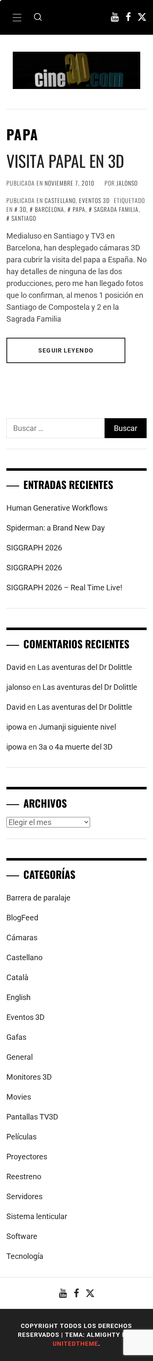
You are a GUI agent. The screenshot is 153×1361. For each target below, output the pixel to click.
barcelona (49, 209)
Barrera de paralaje (38, 897)
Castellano (60, 200)
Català (17, 977)
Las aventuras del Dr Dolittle (84, 667)
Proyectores (26, 1156)
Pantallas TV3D (32, 1116)
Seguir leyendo (66, 350)
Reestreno (23, 1176)
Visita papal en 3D (65, 160)
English (18, 997)
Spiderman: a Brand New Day (55, 527)
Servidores (24, 1196)
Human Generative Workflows (57, 507)
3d (23, 209)
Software (21, 1236)
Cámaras (21, 937)
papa (79, 209)
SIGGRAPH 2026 (34, 547)
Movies (18, 1096)
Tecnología (24, 1256)
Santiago (23, 218)
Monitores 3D (29, 1076)
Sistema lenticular (36, 1216)
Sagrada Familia (116, 209)
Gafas (16, 1037)
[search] (38, 17)
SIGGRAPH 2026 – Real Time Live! (64, 587)
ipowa (16, 726)
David (16, 667)
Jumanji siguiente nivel (77, 726)
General (19, 1057)
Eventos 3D (94, 200)
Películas (21, 1136)
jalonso (127, 182)
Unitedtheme (75, 1343)
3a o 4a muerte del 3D (76, 746)
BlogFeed (22, 917)
